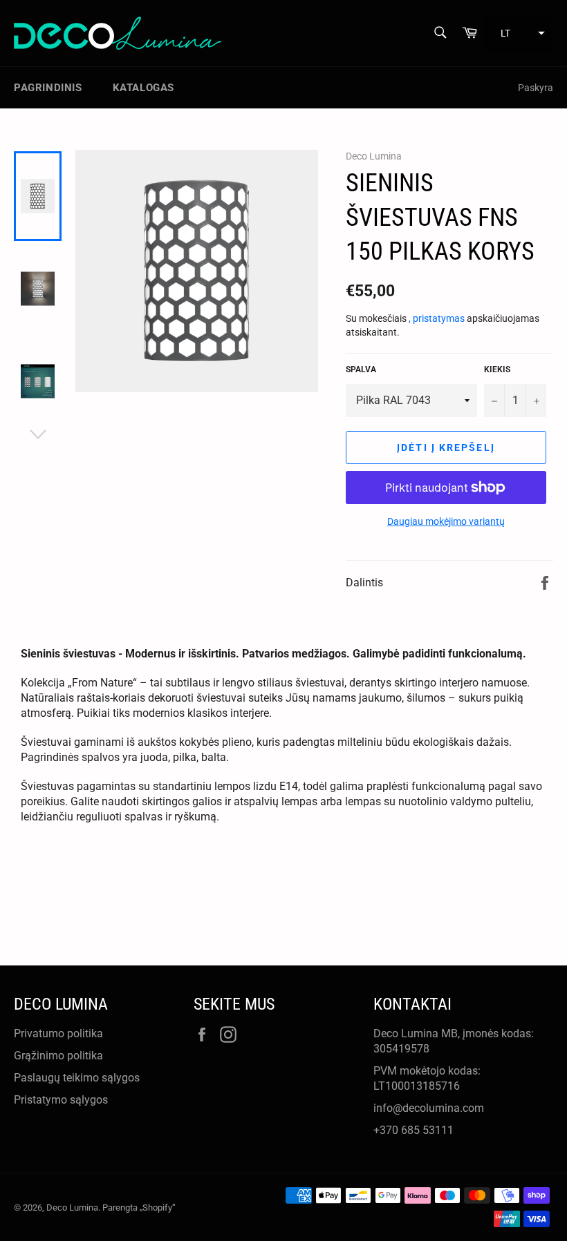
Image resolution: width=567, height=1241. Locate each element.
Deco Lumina (72, 1207)
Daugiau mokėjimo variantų (446, 521)
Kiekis (497, 369)
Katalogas (143, 87)
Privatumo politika (58, 1033)
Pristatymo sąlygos (61, 1099)
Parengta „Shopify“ (139, 1207)
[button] (518, 33)
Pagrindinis (48, 87)
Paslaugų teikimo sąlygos (77, 1077)
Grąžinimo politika (58, 1055)
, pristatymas (438, 318)
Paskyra (535, 87)
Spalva (361, 369)
